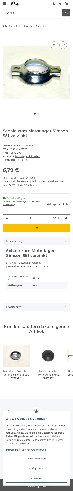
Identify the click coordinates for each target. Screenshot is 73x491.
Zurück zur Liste (13, 26)
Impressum (12, 449)
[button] (54, 3)
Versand (30, 177)
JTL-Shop (42, 486)
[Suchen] (66, 12)
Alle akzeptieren (36, 458)
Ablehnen (36, 478)
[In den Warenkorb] (5, 37)
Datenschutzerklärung (33, 449)
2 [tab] (38, 114)
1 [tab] (35, 114)
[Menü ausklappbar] (4, 2)
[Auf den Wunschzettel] (63, 45)
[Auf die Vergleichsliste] (54, 45)
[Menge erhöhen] (66, 218)
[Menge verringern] (6, 218)
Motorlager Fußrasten (27, 156)
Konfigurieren (36, 468)
